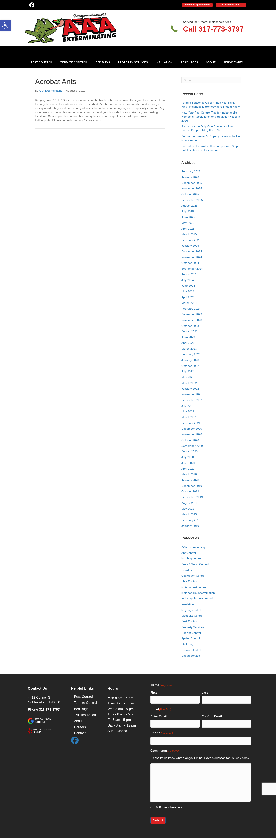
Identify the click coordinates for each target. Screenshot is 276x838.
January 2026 (190, 177)
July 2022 (187, 371)
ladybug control (191, 610)
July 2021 (187, 405)
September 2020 (192, 445)
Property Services (133, 62)
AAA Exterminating (193, 547)
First (153, 692)
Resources (189, 62)
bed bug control (191, 558)
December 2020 (191, 428)
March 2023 (189, 348)
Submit (158, 820)
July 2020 (187, 457)
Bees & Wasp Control (195, 564)
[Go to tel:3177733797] (210, 28)
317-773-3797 (49, 709)
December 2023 (191, 314)
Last (205, 692)
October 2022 (190, 365)
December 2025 (191, 182)
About (211, 62)
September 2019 (192, 497)
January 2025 (190, 245)
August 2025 (189, 205)
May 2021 (187, 411)
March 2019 (189, 514)
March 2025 (189, 234)
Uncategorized (190, 655)
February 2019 (190, 520)
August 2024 (189, 274)
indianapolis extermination (198, 592)
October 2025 (190, 194)
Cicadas (186, 570)
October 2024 (190, 262)
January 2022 (190, 388)
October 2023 (190, 325)
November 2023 (191, 320)
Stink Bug (187, 644)
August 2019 (189, 503)
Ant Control (188, 552)
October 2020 (190, 440)
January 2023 (190, 360)
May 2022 (187, 377)
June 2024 (188, 285)
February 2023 (190, 354)
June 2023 (188, 337)
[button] (5, 25)
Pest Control (42, 62)
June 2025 (188, 217)
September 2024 (192, 268)
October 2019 (190, 491)
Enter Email (158, 716)
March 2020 (189, 474)
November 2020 (191, 434)
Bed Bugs (103, 62)
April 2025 (187, 228)
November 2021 (191, 394)
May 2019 (187, 508)
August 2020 (189, 451)
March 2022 (189, 383)
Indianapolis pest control (197, 598)
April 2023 (187, 342)
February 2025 (190, 240)
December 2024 (191, 251)
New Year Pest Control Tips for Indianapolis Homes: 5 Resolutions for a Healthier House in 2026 (211, 116)
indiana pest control (193, 587)
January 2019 (190, 525)
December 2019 (191, 485)
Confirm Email (212, 716)
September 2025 (192, 200)
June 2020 (188, 463)
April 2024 (187, 297)
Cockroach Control (193, 575)
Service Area (233, 62)
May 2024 (187, 291)
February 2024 (190, 308)
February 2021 (190, 423)
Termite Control (74, 62)
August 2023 (189, 331)
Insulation (164, 62)
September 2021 (192, 400)
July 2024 (187, 280)
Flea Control (189, 581)
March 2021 (189, 417)
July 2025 (187, 211)
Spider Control (190, 638)
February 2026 (190, 171)
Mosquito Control (192, 615)
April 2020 (187, 468)
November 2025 (191, 188)
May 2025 (187, 222)
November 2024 (191, 257)
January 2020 (190, 480)
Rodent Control (191, 632)
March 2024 (189, 302)
